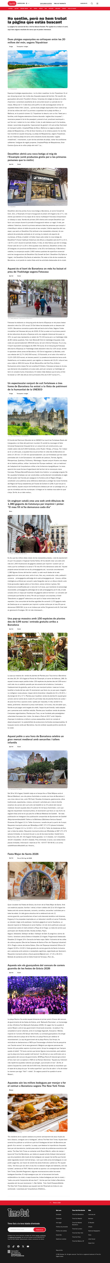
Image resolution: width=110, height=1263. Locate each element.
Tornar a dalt (56, 1203)
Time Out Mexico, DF (78, 1241)
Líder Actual (91, 1239)
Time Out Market (72, 8)
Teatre (35, 8)
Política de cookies (61, 1231)
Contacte (58, 1214)
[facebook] (18, 1246)
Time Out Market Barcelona (77, 1224)
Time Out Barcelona (78, 1214)
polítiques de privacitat (15, 1237)
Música (41, 8)
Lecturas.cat (91, 1214)
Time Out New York (77, 1233)
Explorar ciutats (46, 3)
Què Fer (16, 8)
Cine (46, 8)
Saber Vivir (91, 1243)
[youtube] (28, 1246)
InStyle (90, 1227)
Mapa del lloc (59, 1250)
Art (31, 8)
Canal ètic (59, 1235)
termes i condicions (41, 1235)
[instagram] (9, 1246)
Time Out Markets (60, 3)
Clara (89, 1235)
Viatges (64, 8)
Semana (90, 1218)
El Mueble (91, 1223)
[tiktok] (13, 1246)
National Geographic (94, 1231)
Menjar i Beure (24, 8)
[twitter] (23, 1246)
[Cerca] (92, 3)
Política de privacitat (62, 1227)
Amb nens (57, 8)
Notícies (10, 8)
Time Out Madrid (77, 1218)
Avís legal (58, 1223)
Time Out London (77, 1229)
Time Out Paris (76, 1237)
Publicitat (59, 1218)
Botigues (51, 8)
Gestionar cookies (61, 1239)
